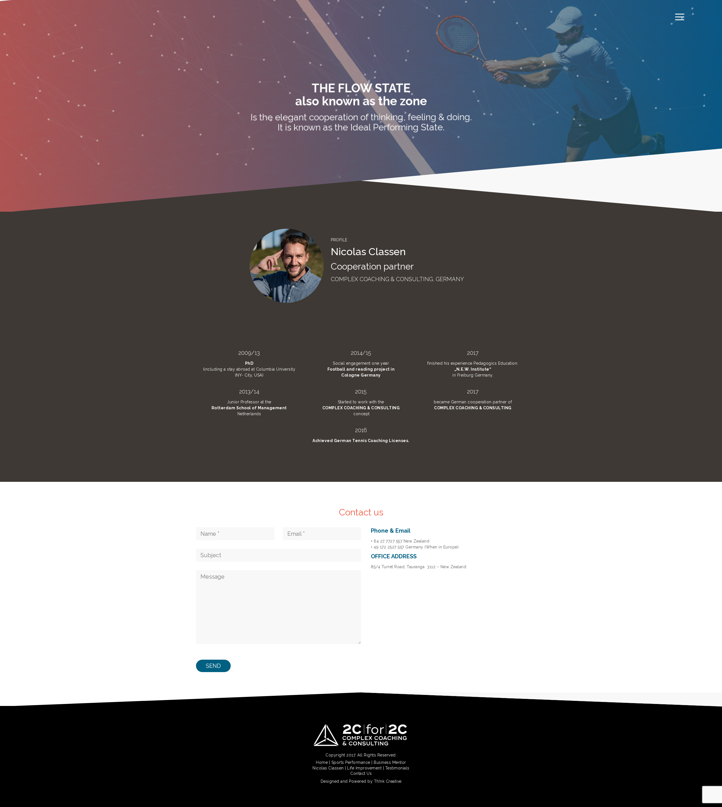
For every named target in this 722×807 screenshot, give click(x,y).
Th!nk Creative (388, 781)
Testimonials (397, 768)
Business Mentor (390, 762)
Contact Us (361, 773)
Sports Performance (350, 762)
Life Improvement (364, 768)
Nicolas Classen (328, 768)
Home (322, 762)
